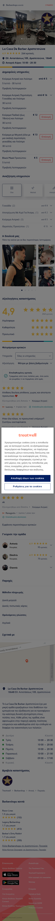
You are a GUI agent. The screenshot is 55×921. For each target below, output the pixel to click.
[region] (27, 461)
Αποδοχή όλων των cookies (27, 478)
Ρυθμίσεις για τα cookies (27, 486)
